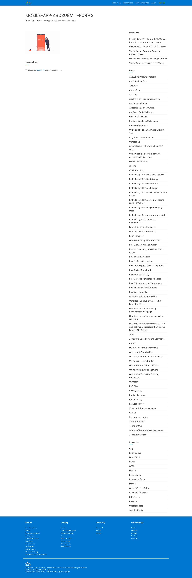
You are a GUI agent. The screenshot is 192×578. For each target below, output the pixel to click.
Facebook (99, 528)
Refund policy (135, 399)
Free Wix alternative (138, 292)
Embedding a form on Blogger (143, 188)
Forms (132, 462)
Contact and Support (68, 530)
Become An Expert (138, 116)
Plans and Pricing (67, 533)
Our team (133, 382)
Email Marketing (136, 170)
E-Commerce (30, 544)
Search (115, 3)
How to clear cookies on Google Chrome (148, 59)
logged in (40, 70)
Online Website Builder (139, 488)
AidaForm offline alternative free (144, 99)
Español (134, 533)
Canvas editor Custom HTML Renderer (147, 47)
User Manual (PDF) (32, 538)
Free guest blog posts (139, 257)
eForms (132, 166)
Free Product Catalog (139, 274)
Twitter (98, 530)
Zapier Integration (137, 435)
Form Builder (135, 453)
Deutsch (134, 536)
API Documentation (138, 103)
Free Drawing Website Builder (143, 245)
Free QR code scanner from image (145, 283)
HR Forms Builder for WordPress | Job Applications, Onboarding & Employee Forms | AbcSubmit (147, 327)
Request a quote (137, 404)
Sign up (162, 3)
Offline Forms (30, 549)
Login (154, 3)
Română (134, 530)
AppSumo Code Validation (141, 112)
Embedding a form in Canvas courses (146, 174)
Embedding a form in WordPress (144, 183)
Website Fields (136, 510)
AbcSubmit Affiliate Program (142, 77)
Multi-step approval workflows (143, 348)
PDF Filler (133, 386)
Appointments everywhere (141, 108)
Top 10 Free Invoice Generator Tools (146, 63)
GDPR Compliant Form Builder (143, 296)
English (133, 528)
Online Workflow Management (143, 370)
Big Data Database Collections (143, 121)
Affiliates (133, 94)
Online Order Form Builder (141, 361)
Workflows (29, 541)
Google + (99, 533)
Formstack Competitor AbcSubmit (145, 240)
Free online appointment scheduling (146, 265)
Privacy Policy (135, 390)
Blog (131, 448)
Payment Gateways (138, 492)
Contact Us (134, 142)
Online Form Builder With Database (145, 356)
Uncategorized (136, 506)
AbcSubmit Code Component (36, 554)
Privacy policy (66, 544)
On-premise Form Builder (141, 352)
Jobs (131, 334)
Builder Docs (30, 536)
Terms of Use (135, 426)
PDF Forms (134, 497)
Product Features (137, 395)
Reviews (133, 501)
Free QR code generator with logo (145, 279)
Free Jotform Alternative (140, 261)
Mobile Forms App (31, 552)
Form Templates (142, 3)
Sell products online (138, 417)
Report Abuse (66, 546)
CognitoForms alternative (141, 137)
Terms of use (65, 541)
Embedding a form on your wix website (147, 215)
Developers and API (32, 533)
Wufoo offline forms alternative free (146, 430)
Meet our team (66, 538)
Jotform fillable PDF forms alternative (147, 339)
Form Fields (134, 457)
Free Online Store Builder (141, 270)
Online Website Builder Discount (144, 365)
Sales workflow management (143, 408)
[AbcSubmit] (28, 3)
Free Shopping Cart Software (143, 288)
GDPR (132, 466)
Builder (27, 530)
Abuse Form (134, 90)
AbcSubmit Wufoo (137, 81)
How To (133, 470)
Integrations (128, 3)
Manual (132, 343)
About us (133, 86)
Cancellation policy (138, 125)
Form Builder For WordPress (142, 231)
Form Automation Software (142, 227)
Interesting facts (137, 479)
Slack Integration (137, 421)
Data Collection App (138, 161)
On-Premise (29, 546)
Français (134, 538)
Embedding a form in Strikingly (143, 179)
